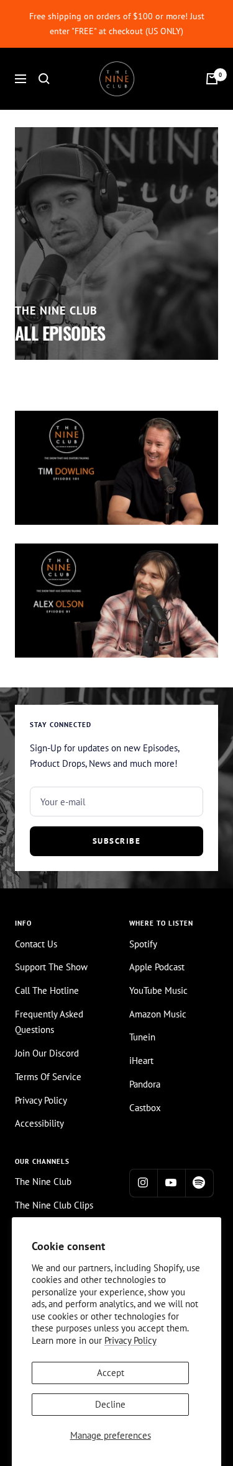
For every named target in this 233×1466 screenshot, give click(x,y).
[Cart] (212, 78)
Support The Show (51, 967)
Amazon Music (157, 1014)
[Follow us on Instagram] (143, 1183)
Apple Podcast (157, 967)
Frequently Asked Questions (49, 1022)
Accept (110, 1373)
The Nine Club (43, 1181)
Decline (110, 1404)
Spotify (143, 944)
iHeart (141, 1060)
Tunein (142, 1037)
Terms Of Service (48, 1077)
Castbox (145, 1108)
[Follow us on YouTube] (171, 1183)
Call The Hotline (47, 990)
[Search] (44, 78)
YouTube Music (158, 990)
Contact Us (36, 944)
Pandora (144, 1084)
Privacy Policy (130, 1340)
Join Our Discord (47, 1053)
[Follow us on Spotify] (199, 1183)
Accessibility (39, 1123)
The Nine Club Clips (54, 1205)
